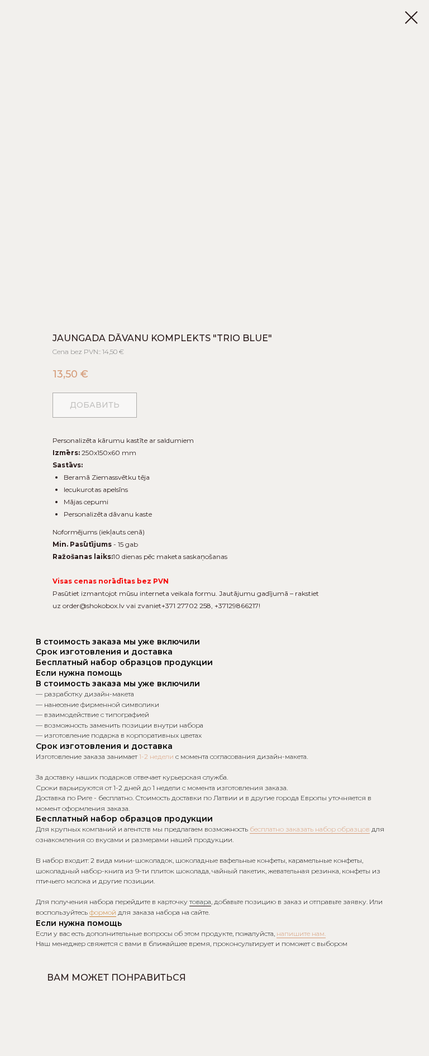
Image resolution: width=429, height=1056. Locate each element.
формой (102, 912)
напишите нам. (301, 933)
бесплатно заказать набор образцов (310, 829)
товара (200, 901)
